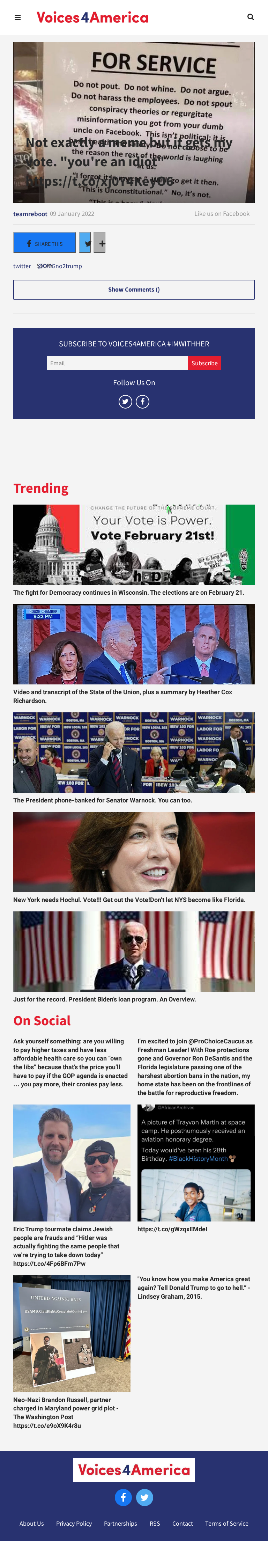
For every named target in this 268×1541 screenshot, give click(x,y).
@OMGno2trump (60, 266)
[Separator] (99, 242)
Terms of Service (226, 1523)
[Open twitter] (125, 402)
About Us (32, 1523)
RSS (155, 1523)
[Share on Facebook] (44, 242)
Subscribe (205, 363)
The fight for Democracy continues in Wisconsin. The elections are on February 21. (128, 592)
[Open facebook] (142, 402)
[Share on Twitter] (85, 242)
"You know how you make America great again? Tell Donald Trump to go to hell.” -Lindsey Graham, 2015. (193, 1288)
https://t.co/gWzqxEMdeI (172, 1229)
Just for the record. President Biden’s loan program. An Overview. (104, 999)
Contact (182, 1523)
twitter (22, 266)
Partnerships (120, 1523)
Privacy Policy (74, 1523)
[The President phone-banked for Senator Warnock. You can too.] (133, 752)
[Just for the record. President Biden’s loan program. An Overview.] (133, 951)
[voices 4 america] (92, 17)
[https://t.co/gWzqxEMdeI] (196, 1163)
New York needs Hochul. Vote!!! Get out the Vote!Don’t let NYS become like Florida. (129, 899)
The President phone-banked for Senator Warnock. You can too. (102, 800)
